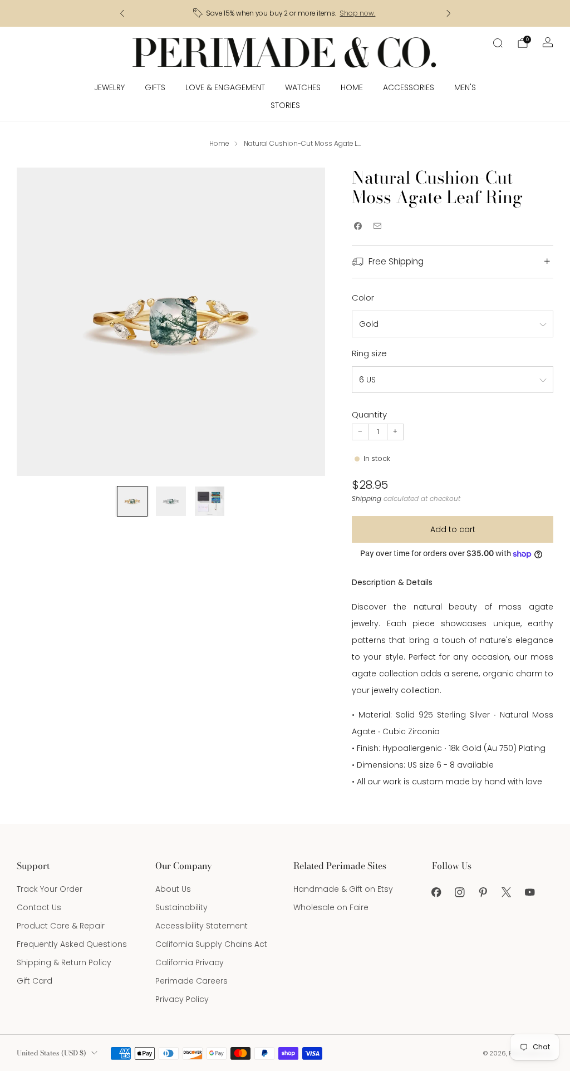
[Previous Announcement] (122, 13)
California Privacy (189, 962)
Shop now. (357, 13)
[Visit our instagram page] (459, 892)
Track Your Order (49, 889)
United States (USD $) (51, 1053)
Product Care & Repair (61, 925)
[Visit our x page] (506, 892)
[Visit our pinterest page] (483, 892)
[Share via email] (377, 226)
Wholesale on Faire (330, 907)
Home (352, 87)
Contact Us (39, 907)
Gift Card (34, 980)
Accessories (408, 87)
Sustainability (181, 907)
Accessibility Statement (201, 925)
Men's (465, 87)
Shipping (366, 498)
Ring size (369, 353)
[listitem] (285, 13)
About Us (173, 889)
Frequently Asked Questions (72, 944)
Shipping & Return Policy (64, 962)
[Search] (497, 42)
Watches (303, 87)
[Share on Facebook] (357, 226)
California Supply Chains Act (211, 944)
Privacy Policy (182, 999)
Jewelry (109, 87)
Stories (285, 105)
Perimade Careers (191, 980)
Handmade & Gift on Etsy (343, 889)
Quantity (369, 414)
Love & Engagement (225, 87)
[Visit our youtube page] (530, 892)
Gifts (155, 87)
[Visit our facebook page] (436, 892)
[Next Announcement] (448, 13)
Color (363, 297)
